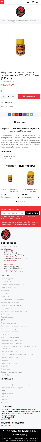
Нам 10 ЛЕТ (5, 375)
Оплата (4, 400)
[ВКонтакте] (9, 114)
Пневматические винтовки (11, 341)
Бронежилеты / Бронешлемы (12, 299)
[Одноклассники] (13, 114)
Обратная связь (7, 394)
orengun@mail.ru (10, 246)
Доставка (4, 397)
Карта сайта (35, 438)
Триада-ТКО (5, 291)
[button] (16, 201)
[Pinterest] (17, 114)
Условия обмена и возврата (12, 388)
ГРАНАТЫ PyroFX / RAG (10, 357)
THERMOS (5, 314)
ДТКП (3, 320)
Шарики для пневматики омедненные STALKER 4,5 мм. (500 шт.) (9, 191)
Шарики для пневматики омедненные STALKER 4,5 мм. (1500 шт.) (30, 191)
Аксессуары (5, 369)
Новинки (4, 360)
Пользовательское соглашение (13, 382)
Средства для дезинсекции (11, 372)
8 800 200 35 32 (8, 243)
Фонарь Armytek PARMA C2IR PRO (14, 285)
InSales (34, 440)
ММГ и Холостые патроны (11, 338)
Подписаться (32, 213)
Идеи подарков (7, 279)
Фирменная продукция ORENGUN (14, 311)
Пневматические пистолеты (12, 344)
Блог (3, 391)
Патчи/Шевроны (7, 317)
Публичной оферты (13, 218)
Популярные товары (9, 363)
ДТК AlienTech (6, 308)
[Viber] (24, 114)
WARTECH (5, 296)
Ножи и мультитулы (9, 351)
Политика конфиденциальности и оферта (17, 385)
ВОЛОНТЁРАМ (6, 282)
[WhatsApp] (27, 114)
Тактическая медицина (10, 302)
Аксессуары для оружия (10, 323)
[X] (20, 114)
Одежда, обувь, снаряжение (12, 305)
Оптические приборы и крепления (14, 326)
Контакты (4, 402)
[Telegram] (31, 114)
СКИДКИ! (4, 366)
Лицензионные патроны (10, 332)
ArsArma (4, 293)
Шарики (11, 106)
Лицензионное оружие (10, 329)
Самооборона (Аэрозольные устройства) (17, 354)
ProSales (19, 440)
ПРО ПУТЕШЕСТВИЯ (9, 288)
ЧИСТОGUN (5, 335)
